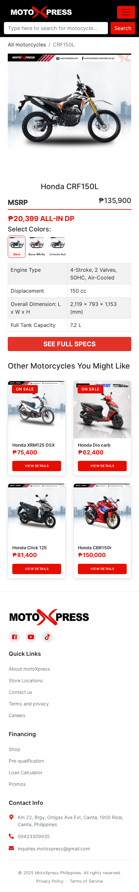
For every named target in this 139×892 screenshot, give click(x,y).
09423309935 (34, 836)
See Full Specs (69, 344)
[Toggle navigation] (126, 12)
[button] (17, 115)
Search (122, 28)
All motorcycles (27, 44)
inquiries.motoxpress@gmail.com (54, 848)
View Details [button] (36, 466)
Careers (17, 715)
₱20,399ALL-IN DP (41, 218)
